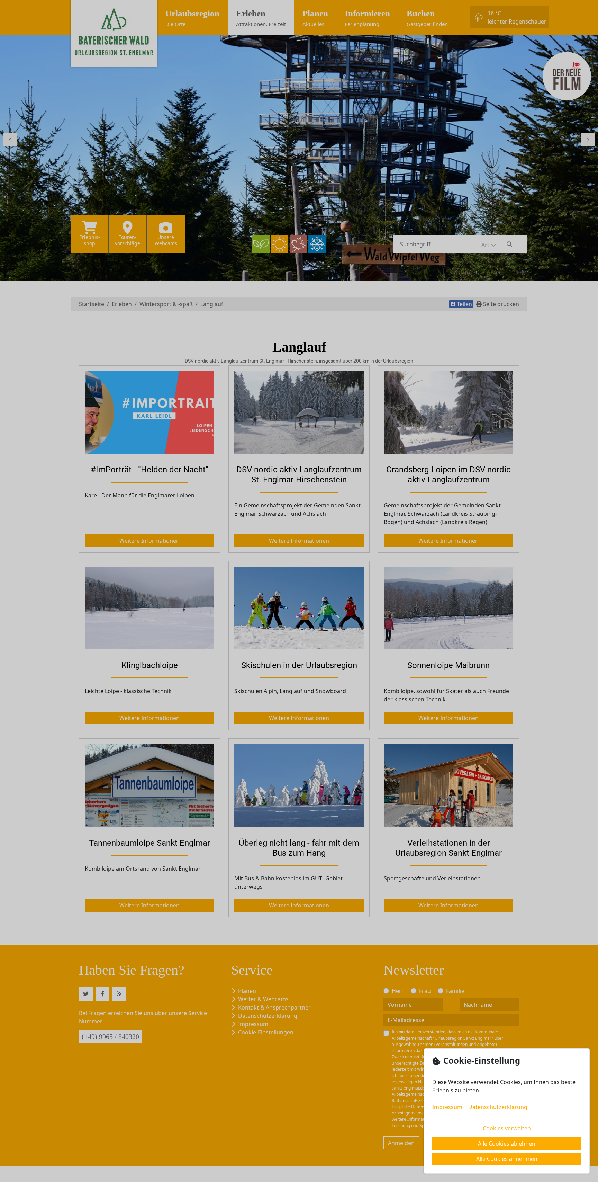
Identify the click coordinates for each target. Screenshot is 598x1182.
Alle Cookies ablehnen (506, 1143)
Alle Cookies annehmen (506, 1159)
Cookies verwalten (507, 1128)
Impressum (447, 1107)
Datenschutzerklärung (497, 1107)
